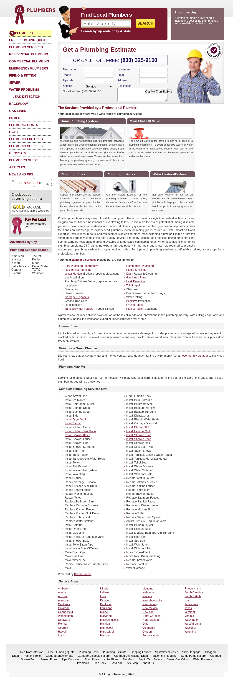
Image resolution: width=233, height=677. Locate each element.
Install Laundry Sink (138, 431)
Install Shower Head (138, 439)
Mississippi (107, 631)
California (64, 604)
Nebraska (148, 592)
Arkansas (64, 600)
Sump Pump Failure (193, 655)
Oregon (147, 631)
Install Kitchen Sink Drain (80, 431)
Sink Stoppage (191, 652)
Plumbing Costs (23, 125)
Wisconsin (191, 627)
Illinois (104, 588)
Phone (67, 75)
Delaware (64, 619)
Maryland (106, 616)
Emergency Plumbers (28, 68)
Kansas (104, 600)
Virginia (189, 616)
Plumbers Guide (23, 160)
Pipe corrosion (135, 308)
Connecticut (65, 612)
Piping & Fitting (23, 75)
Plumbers (24, 33)
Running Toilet (32, 655)
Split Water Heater (166, 652)
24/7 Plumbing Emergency (81, 266)
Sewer (14, 82)
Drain (129, 273)
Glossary (18, 153)
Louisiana (106, 608)
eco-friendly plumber (195, 355)
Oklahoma (148, 627)
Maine (104, 612)
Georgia (63, 627)
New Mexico (150, 608)
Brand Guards (82, 574)
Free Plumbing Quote (28, 40)
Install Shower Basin (77, 435)
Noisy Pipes (111, 659)
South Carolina (194, 592)
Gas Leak (116, 663)
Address (122, 80)
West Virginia (193, 623)
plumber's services (83, 259)
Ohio (145, 623)
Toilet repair (133, 285)
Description (124, 86)
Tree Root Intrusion (31, 652)
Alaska (62, 592)
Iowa (103, 596)
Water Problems (24, 89)
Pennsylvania (150, 635)
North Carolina (151, 616)
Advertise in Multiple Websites (30, 210)
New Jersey (149, 604)
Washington (192, 619)
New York (148, 612)
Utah (187, 600)
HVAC (13, 132)
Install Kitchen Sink (138, 427)
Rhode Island (193, 588)
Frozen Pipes (134, 304)
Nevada (147, 596)
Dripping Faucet (141, 652)
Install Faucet (73, 423)
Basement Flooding (164, 655)
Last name (123, 69)
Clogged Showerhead (59, 655)
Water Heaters (74, 273)
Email (120, 75)
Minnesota (106, 627)
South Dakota (193, 596)
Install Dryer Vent (75, 419)
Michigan (105, 623)
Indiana (104, 592)
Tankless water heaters (79, 308)
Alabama (63, 588)
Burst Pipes (92, 659)
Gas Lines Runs (136, 277)
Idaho (61, 635)
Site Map (132, 663)
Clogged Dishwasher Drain (131, 655)
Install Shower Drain (138, 435)
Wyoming (190, 631)
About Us (148, 663)
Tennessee (191, 604)
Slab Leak (100, 663)
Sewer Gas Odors (178, 659)
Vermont (190, 612)
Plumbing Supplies (26, 146)
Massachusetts (109, 619)
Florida (62, 623)
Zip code (68, 80)
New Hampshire (152, 600)
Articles (17, 167)
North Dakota (150, 619)
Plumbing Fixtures (26, 139)
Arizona (63, 596)
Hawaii (62, 631)
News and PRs (21, 174)
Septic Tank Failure (150, 659)
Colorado (64, 608)
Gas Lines (17, 111)
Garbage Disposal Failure (94, 655)
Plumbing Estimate (114, 652)
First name (69, 69)
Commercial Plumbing (29, 61)
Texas (188, 608)
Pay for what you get (35, 225)
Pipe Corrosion (71, 659)
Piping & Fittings (136, 269)
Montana (147, 588)
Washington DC (68, 616)
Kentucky (105, 604)
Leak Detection (27, 96)
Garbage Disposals (77, 297)
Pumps (14, 118)
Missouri (105, 635)
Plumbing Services (26, 47)
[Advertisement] (210, 174)
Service (67, 86)
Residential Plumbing (28, 54)
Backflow (18, 104)
